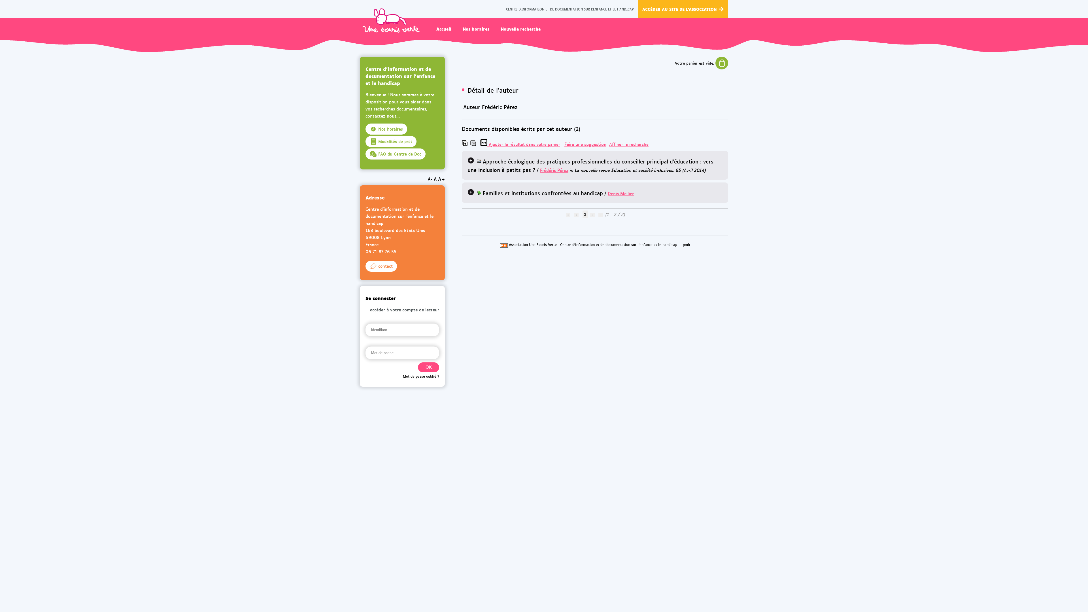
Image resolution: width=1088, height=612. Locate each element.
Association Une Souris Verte (533, 244)
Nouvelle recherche (521, 28)
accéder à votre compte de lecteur (404, 309)
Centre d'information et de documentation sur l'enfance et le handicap (618, 244)
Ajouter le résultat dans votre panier (524, 144)
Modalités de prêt (395, 141)
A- (430, 179)
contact (385, 266)
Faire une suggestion (585, 144)
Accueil (443, 28)
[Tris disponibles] (484, 144)
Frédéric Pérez (554, 170)
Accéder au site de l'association (679, 9)
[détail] (471, 160)
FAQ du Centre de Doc (399, 154)
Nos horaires (476, 28)
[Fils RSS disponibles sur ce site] (504, 244)
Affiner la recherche (629, 144)
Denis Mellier (621, 193)
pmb (686, 244)
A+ (441, 179)
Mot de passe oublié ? (421, 376)
